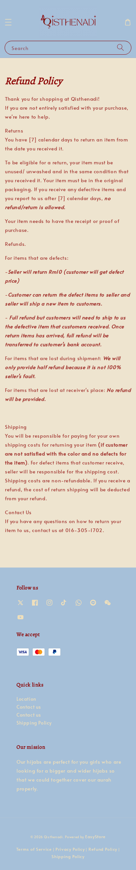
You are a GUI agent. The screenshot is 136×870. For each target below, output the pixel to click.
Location (26, 699)
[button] (8, 22)
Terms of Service (34, 849)
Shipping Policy (34, 723)
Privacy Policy (70, 849)
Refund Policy (102, 849)
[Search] (120, 47)
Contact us (29, 707)
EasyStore (95, 837)
